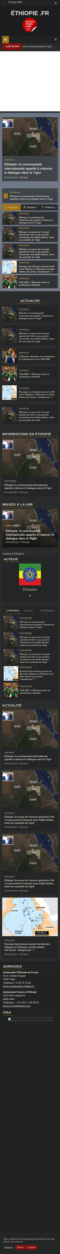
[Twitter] (30, 595)
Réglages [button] (8, 1247)
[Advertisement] (30, 81)
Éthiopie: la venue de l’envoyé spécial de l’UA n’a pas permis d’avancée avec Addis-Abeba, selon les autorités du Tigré (29, 820)
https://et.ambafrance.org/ (17, 1006)
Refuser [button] (20, 1247)
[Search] (56, 39)
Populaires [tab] (31, 207)
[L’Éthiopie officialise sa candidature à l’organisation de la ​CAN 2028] (9, 356)
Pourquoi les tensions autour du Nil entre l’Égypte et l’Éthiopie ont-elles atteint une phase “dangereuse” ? (37, 269)
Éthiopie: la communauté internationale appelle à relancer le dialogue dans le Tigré (28, 168)
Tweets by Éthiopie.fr (13, 553)
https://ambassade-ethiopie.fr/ (19, 986)
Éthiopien (24, 177)
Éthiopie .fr (30, 13)
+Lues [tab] (29, 610)
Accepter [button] (31, 1247)
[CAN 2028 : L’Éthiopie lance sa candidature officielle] (9, 281)
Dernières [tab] (13, 207)
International (15, 192)
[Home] (5, 40)
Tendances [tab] (49, 207)
